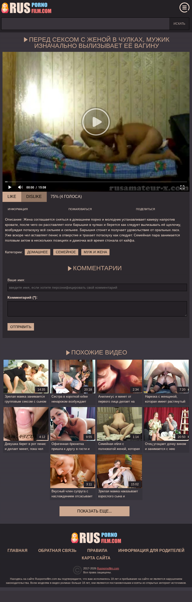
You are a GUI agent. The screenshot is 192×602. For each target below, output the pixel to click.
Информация (18, 209)
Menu (185, 7)
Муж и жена (95, 252)
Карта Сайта (96, 558)
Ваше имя (16, 280)
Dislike (34, 196)
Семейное (66, 252)
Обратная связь (57, 550)
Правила (97, 550)
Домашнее (37, 252)
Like (12, 196)
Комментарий (20, 297)
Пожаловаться (80, 209)
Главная (26, 8)
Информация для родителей (151, 550)
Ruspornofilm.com (108, 568)
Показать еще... (94, 511)
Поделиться (145, 209)
